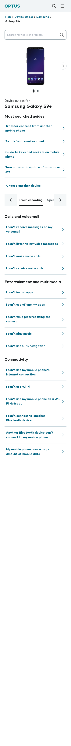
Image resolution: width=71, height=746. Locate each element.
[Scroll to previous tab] (11, 200)
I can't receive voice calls (25, 268)
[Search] (54, 6)
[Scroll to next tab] (60, 200)
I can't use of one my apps (25, 304)
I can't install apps (19, 292)
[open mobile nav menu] (62, 6)
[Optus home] (12, 6)
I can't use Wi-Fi (18, 386)
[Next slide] (63, 66)
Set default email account (24, 141)
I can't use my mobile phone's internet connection (28, 372)
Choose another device (23, 185)
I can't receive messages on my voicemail (29, 229)
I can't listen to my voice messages (32, 243)
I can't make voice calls (23, 256)
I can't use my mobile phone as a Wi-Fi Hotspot (33, 401)
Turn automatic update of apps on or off (32, 169)
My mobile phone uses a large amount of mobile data (27, 451)
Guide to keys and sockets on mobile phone (32, 154)
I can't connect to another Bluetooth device (25, 418)
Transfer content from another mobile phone (28, 128)
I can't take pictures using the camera (28, 319)
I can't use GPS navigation (25, 346)
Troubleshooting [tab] (31, 200)
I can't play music (19, 333)
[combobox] (31, 35)
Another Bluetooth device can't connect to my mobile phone (29, 435)
